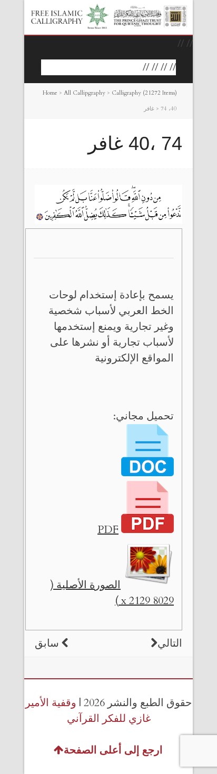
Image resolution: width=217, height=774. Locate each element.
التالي (169, 643)
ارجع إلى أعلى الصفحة (113, 750)
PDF (108, 529)
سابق (47, 643)
